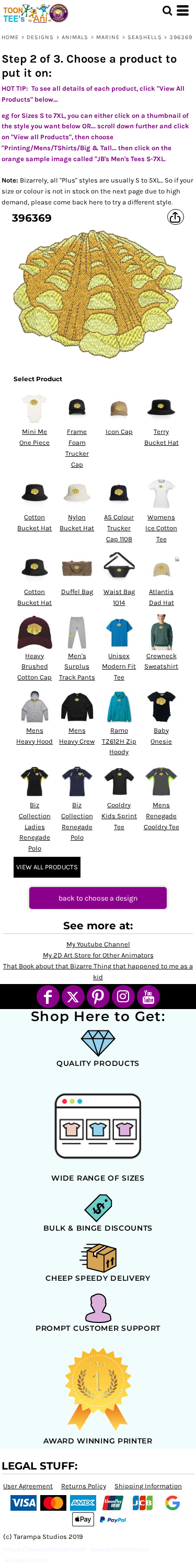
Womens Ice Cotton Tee (161, 528)
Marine (108, 37)
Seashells (145, 37)
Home (10, 37)
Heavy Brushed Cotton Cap (34, 667)
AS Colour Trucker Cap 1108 (119, 528)
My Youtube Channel (98, 944)
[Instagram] (123, 996)
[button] (167, 10)
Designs (40, 37)
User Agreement (28, 1486)
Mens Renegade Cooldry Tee (161, 816)
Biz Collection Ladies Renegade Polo (35, 826)
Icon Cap (119, 431)
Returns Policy (83, 1486)
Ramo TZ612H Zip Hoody (119, 741)
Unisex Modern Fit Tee (119, 667)
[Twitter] (73, 996)
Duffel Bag (77, 592)
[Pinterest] (98, 996)
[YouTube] (148, 996)
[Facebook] (48, 996)
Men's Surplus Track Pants (77, 667)
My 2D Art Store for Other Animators (98, 955)
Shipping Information (148, 1486)
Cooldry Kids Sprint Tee (119, 816)
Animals (75, 37)
